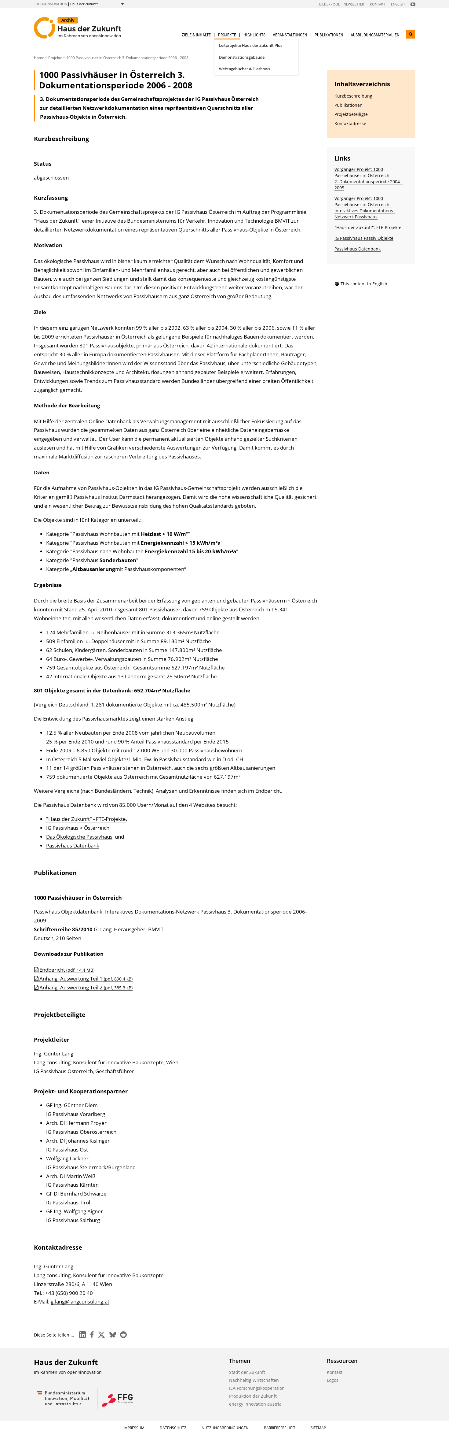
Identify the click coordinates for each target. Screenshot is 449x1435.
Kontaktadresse (350, 123)
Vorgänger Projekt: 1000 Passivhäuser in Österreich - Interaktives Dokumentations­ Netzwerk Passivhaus (364, 207)
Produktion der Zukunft (253, 1396)
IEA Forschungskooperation (257, 1388)
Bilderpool (329, 4)
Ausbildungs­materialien (375, 34)
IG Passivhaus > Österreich (77, 827)
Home (39, 57)
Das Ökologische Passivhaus (79, 836)
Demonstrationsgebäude (242, 57)
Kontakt (377, 4)
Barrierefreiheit (279, 1427)
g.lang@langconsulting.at (80, 1301)
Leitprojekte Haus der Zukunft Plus (250, 45)
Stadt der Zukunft (247, 1372)
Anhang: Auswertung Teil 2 (86, 987)
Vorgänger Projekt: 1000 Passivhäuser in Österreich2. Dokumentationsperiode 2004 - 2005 (368, 178)
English (398, 4)
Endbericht (66, 969)
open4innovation (51, 4)
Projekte (227, 34)
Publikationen (329, 34)
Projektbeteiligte (351, 114)
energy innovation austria (255, 1404)
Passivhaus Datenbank (72, 845)
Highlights (254, 34)
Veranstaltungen (290, 34)
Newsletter (354, 4)
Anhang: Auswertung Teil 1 (86, 978)
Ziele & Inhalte (196, 34)
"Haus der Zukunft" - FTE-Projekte (86, 818)
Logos (332, 1380)
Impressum (133, 1427)
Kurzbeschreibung (353, 96)
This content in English (364, 284)
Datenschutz (173, 1427)
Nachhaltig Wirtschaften (254, 1380)
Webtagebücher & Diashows (244, 69)
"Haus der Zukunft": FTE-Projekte (367, 227)
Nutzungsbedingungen (225, 1427)
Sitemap (318, 1427)
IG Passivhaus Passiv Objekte (363, 238)
